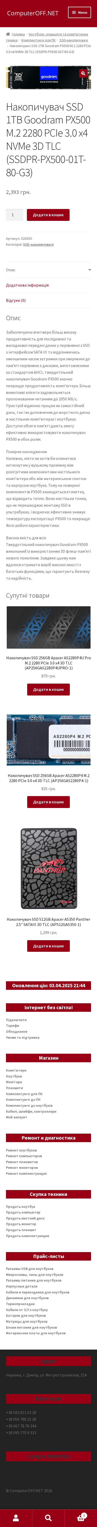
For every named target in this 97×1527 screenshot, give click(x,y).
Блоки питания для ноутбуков (31, 1327)
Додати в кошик (48, 214)
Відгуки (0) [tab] (16, 300)
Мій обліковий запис (16, 1518)
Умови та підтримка (23, 1037)
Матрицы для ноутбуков (26, 1321)
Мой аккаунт (16, 1117)
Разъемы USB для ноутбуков (29, 1268)
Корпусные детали (22, 1286)
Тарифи (12, 1025)
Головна (18, 34)
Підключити (16, 1019)
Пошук (48, 1518)
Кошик (75, 1513)
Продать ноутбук (20, 1206)
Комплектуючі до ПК (23, 1099)
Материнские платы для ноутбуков (35, 1333)
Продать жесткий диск (25, 1218)
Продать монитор (21, 1224)
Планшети (14, 1088)
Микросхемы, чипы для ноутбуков (34, 1274)
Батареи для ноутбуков (26, 1315)
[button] (83, 73)
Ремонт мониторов (22, 1167)
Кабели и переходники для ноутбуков (37, 1292)
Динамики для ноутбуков (27, 1298)
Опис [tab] (10, 269)
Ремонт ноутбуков (21, 1150)
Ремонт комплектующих (26, 1173)
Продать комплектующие (27, 1235)
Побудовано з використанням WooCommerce (47, 1497)
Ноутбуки (14, 1076)
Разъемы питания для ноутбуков (33, 1280)
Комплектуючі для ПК (38, 40)
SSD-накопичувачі (73, 40)
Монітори (14, 1082)
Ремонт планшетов (22, 1161)
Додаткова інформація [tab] (27, 285)
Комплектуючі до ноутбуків (29, 1105)
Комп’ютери (16, 1070)
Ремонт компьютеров (24, 1156)
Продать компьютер (23, 1212)
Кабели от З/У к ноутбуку (27, 1309)
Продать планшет (21, 1229)
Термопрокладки (20, 1303)
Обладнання (16, 1031)
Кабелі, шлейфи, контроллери (31, 1111)
